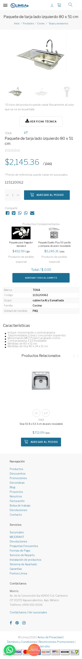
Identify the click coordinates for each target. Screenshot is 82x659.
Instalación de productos (25, 559)
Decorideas (17, 482)
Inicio (17, 23)
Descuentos (18, 473)
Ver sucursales (37, 612)
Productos (28, 23)
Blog (12, 487)
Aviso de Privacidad (50, 637)
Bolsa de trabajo (20, 505)
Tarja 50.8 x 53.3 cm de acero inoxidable (41, 423)
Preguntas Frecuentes (24, 546)
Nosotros (16, 496)
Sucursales (17, 532)
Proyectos (16, 491)
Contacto (16, 514)
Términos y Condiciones (22, 641)
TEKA (41, 419)
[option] (41, 55)
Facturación (17, 501)
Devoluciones (18, 510)
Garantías (16, 568)
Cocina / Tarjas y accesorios (52, 23)
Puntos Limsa (18, 573)
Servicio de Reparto (22, 555)
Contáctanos (18, 612)
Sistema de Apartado (23, 564)
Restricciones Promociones (56, 641)
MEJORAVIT (17, 536)
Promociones (18, 478)
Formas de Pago (20, 550)
